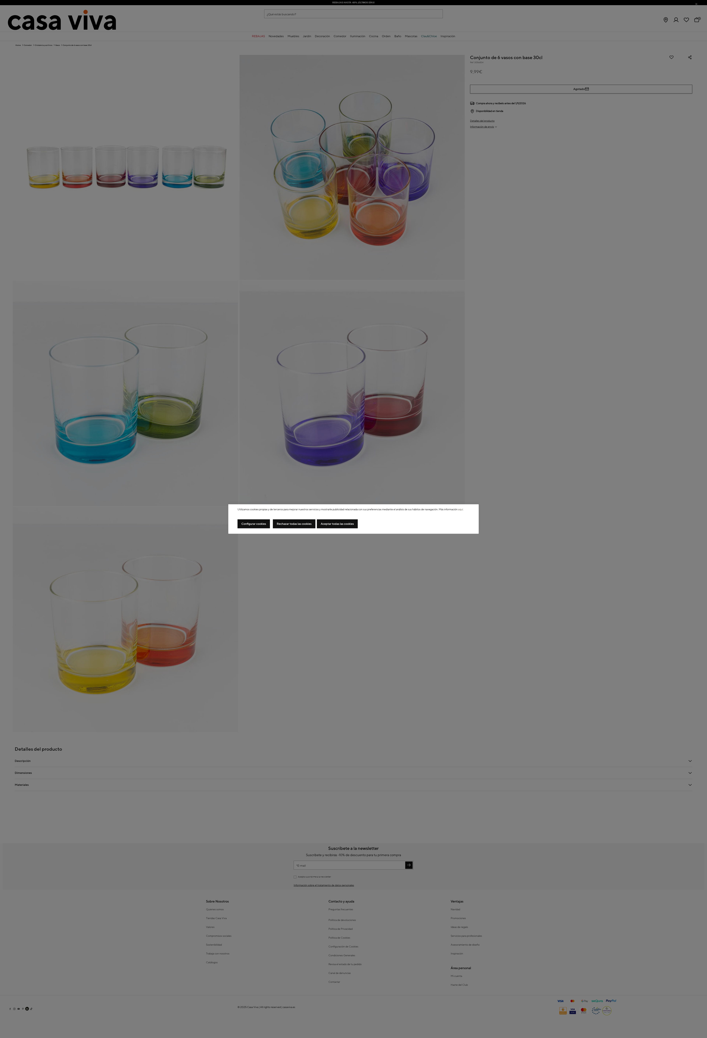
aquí (460, 509)
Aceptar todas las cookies (337, 524)
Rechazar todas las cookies (294, 524)
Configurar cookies (253, 524)
